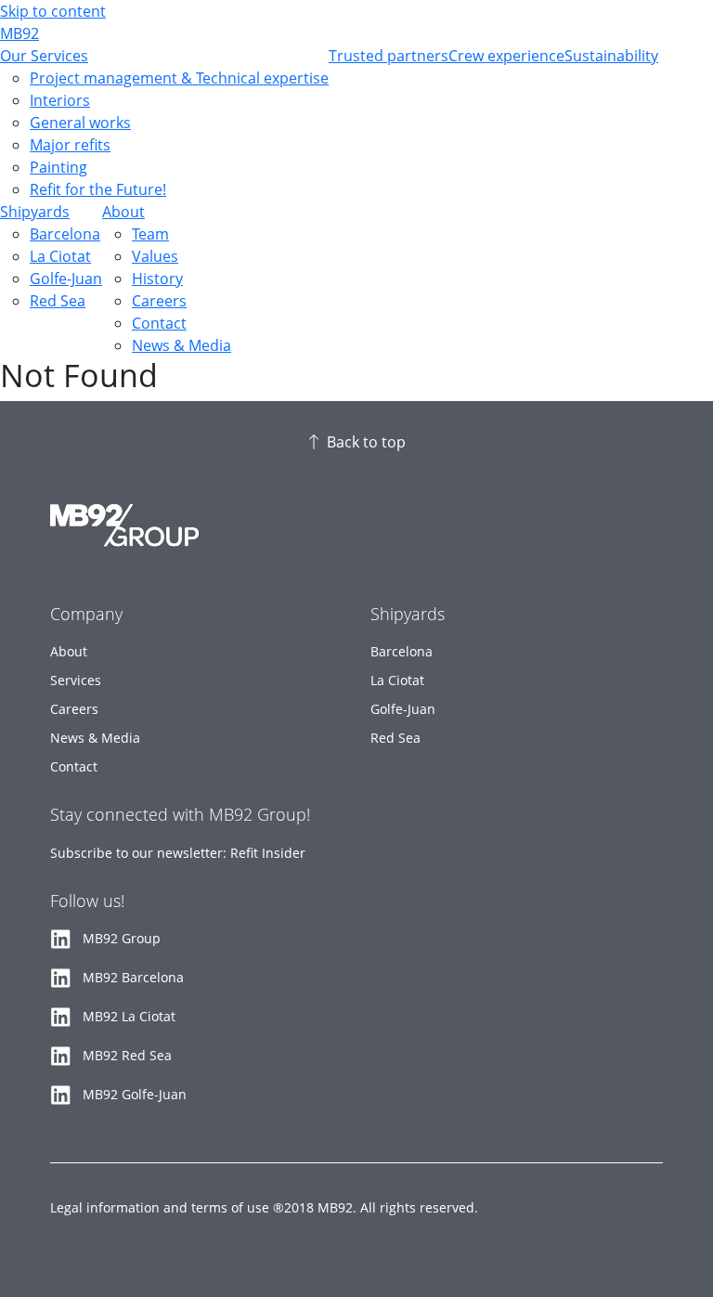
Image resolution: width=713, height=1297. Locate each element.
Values (155, 256)
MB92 (19, 33)
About (123, 211)
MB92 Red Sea (127, 1055)
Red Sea (57, 301)
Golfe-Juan (66, 278)
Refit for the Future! (98, 189)
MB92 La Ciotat (129, 1016)
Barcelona (65, 234)
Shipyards (35, 211)
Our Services (44, 55)
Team (150, 234)
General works (80, 122)
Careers (159, 301)
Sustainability (611, 55)
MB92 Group (122, 938)
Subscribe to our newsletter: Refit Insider (177, 853)
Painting (58, 167)
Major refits (70, 145)
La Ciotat (60, 256)
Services (75, 680)
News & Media (181, 345)
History (157, 278)
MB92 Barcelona (133, 977)
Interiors (60, 100)
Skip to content (53, 11)
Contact (159, 323)
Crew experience (506, 55)
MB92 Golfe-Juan (135, 1094)
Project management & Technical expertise (179, 78)
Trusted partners (388, 55)
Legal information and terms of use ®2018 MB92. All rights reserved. (264, 1207)
